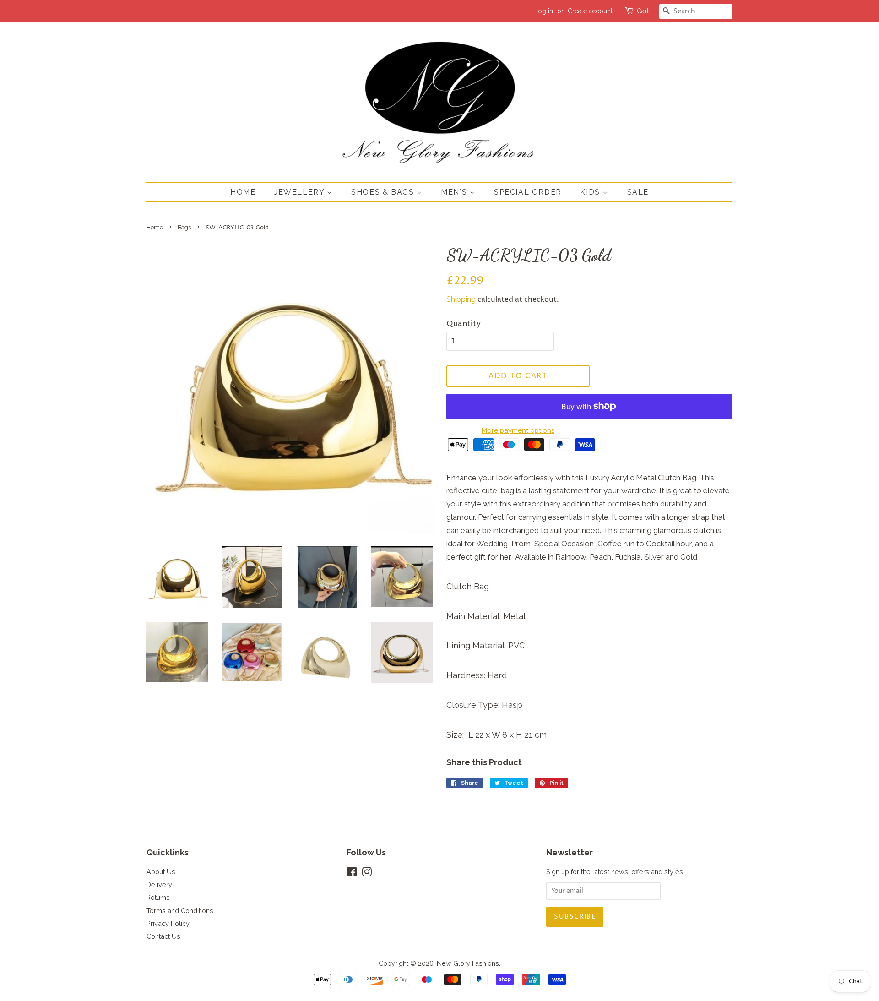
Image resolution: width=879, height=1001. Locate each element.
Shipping (461, 299)
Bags (184, 227)
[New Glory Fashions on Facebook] (352, 873)
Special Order (528, 192)
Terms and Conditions (179, 910)
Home (242, 192)
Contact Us (163, 936)
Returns (158, 897)
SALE (638, 192)
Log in (543, 11)
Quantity (463, 323)
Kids (591, 192)
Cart (643, 11)
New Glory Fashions (468, 963)
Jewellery (300, 192)
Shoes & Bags (384, 192)
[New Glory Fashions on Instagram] (367, 873)
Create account (590, 11)
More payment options (518, 430)
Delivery (159, 884)
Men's (455, 192)
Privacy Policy (168, 923)
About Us (160, 872)
